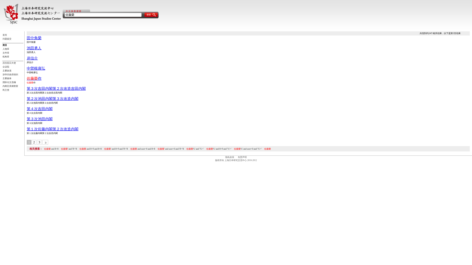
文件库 (6, 53)
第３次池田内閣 (40, 119)
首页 (5, 35)
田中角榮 (34, 38)
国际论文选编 (9, 82)
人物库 (6, 49)
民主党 (6, 90)
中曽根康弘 (36, 68)
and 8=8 (51, 149)
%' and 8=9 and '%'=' (218, 149)
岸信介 (32, 58)
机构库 (6, 56)
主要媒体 (7, 78)
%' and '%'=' (195, 149)
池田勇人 (34, 48)
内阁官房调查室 (10, 86)
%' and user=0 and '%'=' (248, 149)
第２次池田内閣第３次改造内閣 (52, 99)
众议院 (6, 67)
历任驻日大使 (9, 63)
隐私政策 (229, 157)
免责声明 (242, 157)
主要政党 (7, 70)
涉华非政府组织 (10, 74)
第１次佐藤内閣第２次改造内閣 (52, 129)
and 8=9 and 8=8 (90, 149)
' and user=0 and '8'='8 (171, 149)
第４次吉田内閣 (40, 109)
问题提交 (7, 39)
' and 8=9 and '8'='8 (116, 149)
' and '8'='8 (69, 149)
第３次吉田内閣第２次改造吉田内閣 (56, 88)
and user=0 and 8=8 (142, 149)
